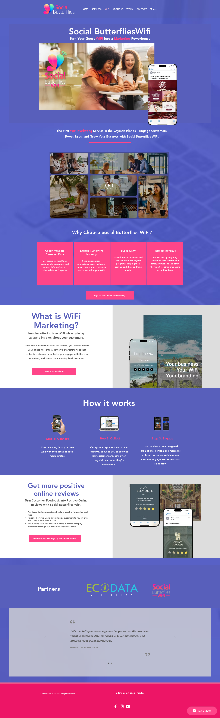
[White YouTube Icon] (127, 706)
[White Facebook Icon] (115, 706)
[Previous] (44, 638)
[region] (55, 264)
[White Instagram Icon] (121, 706)
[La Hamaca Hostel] (111, 663)
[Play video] (109, 185)
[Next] (175, 638)
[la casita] (108, 663)
